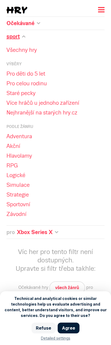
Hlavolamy (19, 156)
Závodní (16, 214)
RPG (12, 165)
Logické (15, 175)
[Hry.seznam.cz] (16, 10)
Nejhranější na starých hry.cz (41, 113)
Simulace (18, 185)
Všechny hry (21, 50)
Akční (13, 146)
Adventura (19, 136)
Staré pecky (21, 93)
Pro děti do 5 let (25, 74)
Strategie (17, 195)
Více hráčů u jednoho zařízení (42, 103)
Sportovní (18, 204)
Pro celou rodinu (26, 83)
